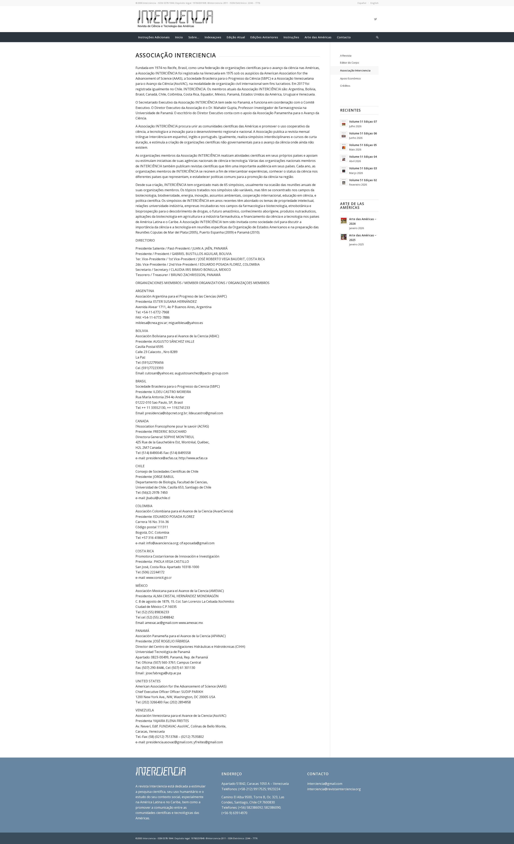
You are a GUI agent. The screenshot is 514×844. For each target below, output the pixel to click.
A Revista (345, 55)
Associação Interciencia (355, 70)
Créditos (345, 85)
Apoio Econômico (350, 78)
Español (362, 2)
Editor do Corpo (349, 62)
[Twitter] (375, 19)
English (374, 2)
